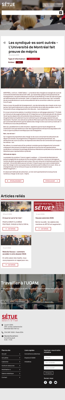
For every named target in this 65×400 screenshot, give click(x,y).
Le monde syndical (33, 59)
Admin (19, 62)
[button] (60, 12)
